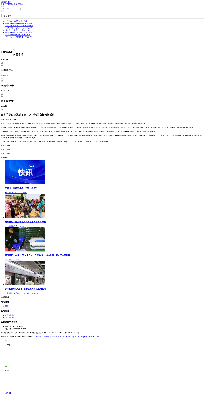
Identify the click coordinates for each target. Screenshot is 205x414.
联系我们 (53, 337)
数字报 (7, 4)
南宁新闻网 (9, 317)
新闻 (7, 306)
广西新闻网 (9, 315)
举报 (59, 337)
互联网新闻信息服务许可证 (72, 337)
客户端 (12, 4)
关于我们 (19, 4)
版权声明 (45, 337)
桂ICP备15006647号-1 (92, 337)
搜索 (2, 6)
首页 (2, 4)
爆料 (2, 11)
